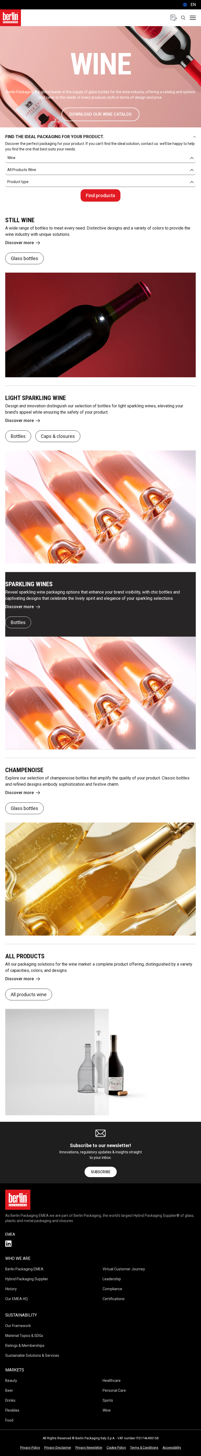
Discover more (19, 242)
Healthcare (112, 1380)
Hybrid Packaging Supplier (26, 1279)
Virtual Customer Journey (124, 1269)
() (189, 4)
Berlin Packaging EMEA (24, 1269)
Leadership (112, 1279)
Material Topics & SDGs (24, 1336)
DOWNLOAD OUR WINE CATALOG (100, 114)
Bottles (18, 436)
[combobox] (100, 158)
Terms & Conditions (144, 1447)
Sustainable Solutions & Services (32, 1355)
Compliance (112, 1289)
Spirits (108, 1400)
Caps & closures (58, 436)
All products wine (29, 994)
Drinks (10, 1400)
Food (9, 1420)
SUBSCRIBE (100, 1172)
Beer (9, 1390)
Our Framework (18, 1326)
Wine (107, 1410)
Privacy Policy (30, 1447)
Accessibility (172, 1447)
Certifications (114, 1299)
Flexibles (12, 1410)
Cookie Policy (116, 1447)
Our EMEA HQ (16, 1299)
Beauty (11, 1380)
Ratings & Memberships (24, 1345)
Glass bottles (24, 258)
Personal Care (114, 1390)
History (11, 1289)
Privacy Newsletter (88, 1447)
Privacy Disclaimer (57, 1447)
